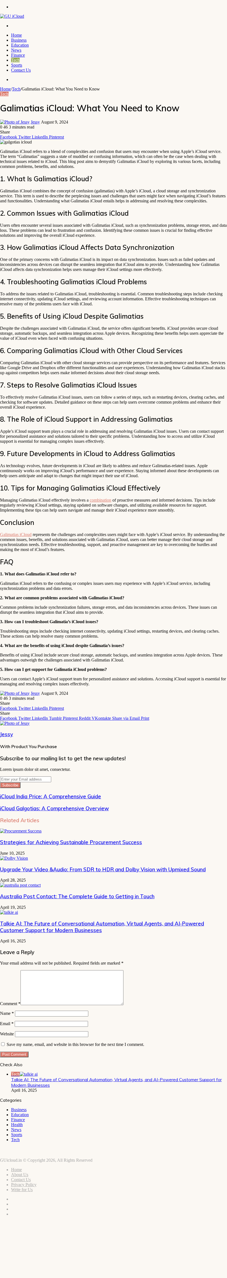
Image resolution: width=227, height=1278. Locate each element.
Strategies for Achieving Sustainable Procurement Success (71, 842)
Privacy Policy (24, 1184)
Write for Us (22, 1189)
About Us (19, 1174)
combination (100, 500)
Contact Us (21, 70)
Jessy (35, 122)
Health (17, 1124)
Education (20, 45)
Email (7, 1023)
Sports (16, 65)
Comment (10, 1003)
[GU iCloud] (12, 16)
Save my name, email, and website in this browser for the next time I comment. (75, 1044)
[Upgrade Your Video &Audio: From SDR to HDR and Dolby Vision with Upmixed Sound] (14, 858)
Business (19, 40)
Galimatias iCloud (16, 534)
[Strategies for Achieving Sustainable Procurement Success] (21, 831)
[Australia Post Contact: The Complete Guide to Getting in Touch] (20, 885)
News (16, 50)
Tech (15, 60)
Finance (18, 55)
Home (16, 35)
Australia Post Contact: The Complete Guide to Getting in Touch (77, 896)
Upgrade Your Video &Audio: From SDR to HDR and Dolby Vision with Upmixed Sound (103, 869)
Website (7, 1034)
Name (7, 1013)
